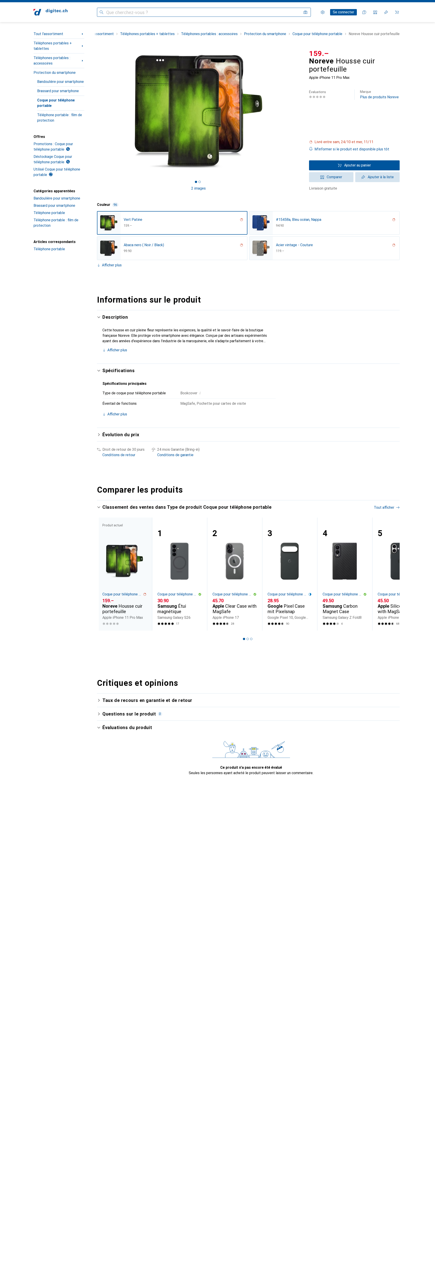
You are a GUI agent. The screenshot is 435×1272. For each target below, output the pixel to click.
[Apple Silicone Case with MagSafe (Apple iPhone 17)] (399, 574)
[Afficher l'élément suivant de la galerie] (300, 111)
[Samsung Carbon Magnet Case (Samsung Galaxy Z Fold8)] (344, 574)
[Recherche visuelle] (305, 12)
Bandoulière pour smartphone (60, 82)
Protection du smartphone (55, 72)
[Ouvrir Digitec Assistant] (364, 12)
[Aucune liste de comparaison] (375, 12)
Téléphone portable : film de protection (59, 118)
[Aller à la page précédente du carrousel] (105, 573)
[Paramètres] (322, 12)
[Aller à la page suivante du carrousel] (391, 573)
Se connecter (343, 12)
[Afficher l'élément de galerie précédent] (96, 111)
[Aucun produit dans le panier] (397, 12)
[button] (354, 142)
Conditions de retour (118, 455)
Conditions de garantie (175, 455)
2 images (198, 188)
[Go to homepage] (51, 12)
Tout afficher (384, 507)
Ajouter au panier (357, 165)
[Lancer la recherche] (101, 12)
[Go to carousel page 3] (251, 639)
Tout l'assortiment (48, 34)
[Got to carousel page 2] (199, 182)
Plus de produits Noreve (379, 94)
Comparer (334, 177)
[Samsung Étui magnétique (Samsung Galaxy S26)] (179, 574)
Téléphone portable (49, 213)
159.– (319, 53)
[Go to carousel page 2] (247, 639)
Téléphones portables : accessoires (52, 60)
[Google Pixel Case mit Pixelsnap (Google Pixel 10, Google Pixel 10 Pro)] (289, 574)
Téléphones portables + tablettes (53, 46)
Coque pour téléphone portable (56, 103)
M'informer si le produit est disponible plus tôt (351, 149)
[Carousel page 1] (196, 182)
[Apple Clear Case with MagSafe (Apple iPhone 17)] (234, 574)
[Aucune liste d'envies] (386, 12)
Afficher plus (112, 265)
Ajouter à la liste (381, 177)
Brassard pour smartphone (58, 91)
